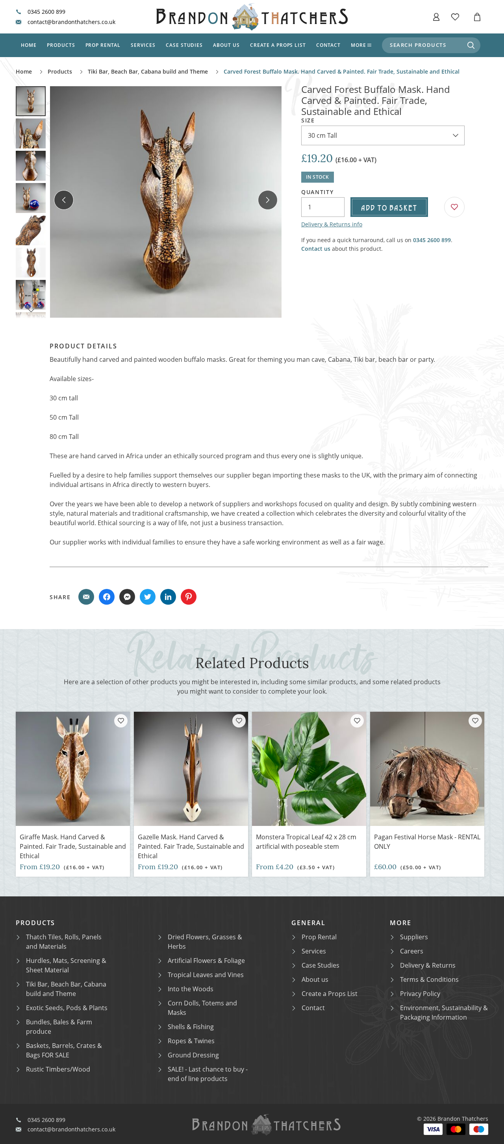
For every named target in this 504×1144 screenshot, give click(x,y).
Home (29, 45)
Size (308, 120)
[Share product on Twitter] (148, 597)
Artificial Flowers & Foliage (206, 960)
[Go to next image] (268, 200)
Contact (328, 45)
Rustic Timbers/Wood (58, 1069)
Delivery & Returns (428, 965)
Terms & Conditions (429, 979)
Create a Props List (330, 993)
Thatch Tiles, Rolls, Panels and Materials (64, 942)
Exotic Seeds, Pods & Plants (66, 1007)
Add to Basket (389, 207)
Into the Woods (190, 989)
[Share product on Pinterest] (188, 597)
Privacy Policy (420, 993)
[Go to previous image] (64, 200)
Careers (411, 951)
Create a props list (278, 45)
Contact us (315, 248)
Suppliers (414, 937)
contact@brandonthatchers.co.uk (71, 22)
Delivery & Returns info (331, 224)
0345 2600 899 (46, 11)
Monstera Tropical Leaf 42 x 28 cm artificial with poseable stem (306, 842)
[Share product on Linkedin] (168, 597)
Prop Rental (103, 45)
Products (61, 45)
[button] (436, 16)
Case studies (184, 45)
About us (226, 45)
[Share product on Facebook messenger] (127, 597)
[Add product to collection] (121, 720)
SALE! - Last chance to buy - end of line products (208, 1074)
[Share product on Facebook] (107, 597)
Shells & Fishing (191, 1026)
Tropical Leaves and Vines (206, 974)
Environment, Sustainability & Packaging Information (444, 1012)
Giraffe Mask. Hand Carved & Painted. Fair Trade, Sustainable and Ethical (73, 846)
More (358, 45)
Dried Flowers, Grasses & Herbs (205, 942)
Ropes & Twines (191, 1041)
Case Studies (320, 965)
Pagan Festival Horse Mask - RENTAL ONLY (427, 842)
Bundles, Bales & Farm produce (59, 1027)
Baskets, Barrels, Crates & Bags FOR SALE (64, 1050)
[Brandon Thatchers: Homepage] (252, 16)
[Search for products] (470, 45)
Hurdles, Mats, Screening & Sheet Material (66, 965)
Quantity (317, 192)
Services (143, 45)
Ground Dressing (193, 1055)
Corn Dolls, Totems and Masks (202, 1008)
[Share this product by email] (86, 597)
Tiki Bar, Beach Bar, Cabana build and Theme (148, 71)
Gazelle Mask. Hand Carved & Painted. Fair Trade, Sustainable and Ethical (191, 846)
